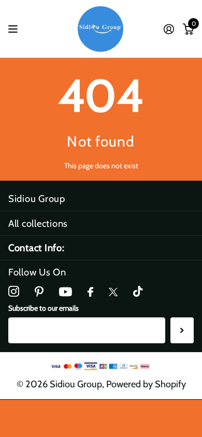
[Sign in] (168, 29)
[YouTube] (65, 291)
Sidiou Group (36, 199)
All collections (38, 223)
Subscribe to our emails (43, 308)
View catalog (14, 29)
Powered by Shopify (146, 384)
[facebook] (90, 292)
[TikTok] (137, 291)
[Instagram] (13, 291)
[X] (113, 292)
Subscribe (182, 330)
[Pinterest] (39, 291)
